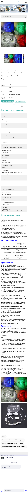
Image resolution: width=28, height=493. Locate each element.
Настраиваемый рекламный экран (12, 443)
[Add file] (2, 490)
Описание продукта (20, 106)
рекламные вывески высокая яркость (14, 446)
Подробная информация (7, 106)
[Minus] (26, 458)
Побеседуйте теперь (7, 101)
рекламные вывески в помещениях (13, 440)
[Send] (26, 490)
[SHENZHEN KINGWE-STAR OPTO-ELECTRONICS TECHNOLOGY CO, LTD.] (14, 2)
